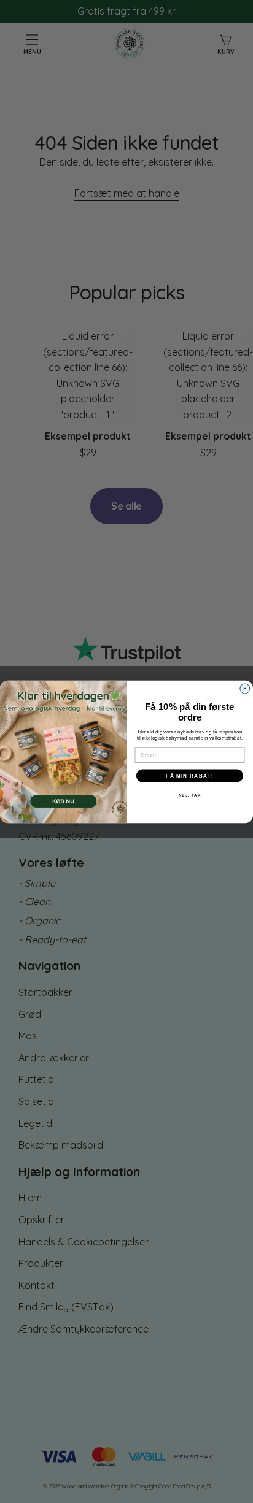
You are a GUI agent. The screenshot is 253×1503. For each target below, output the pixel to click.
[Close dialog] (245, 689)
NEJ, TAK (190, 795)
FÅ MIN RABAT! (190, 775)
